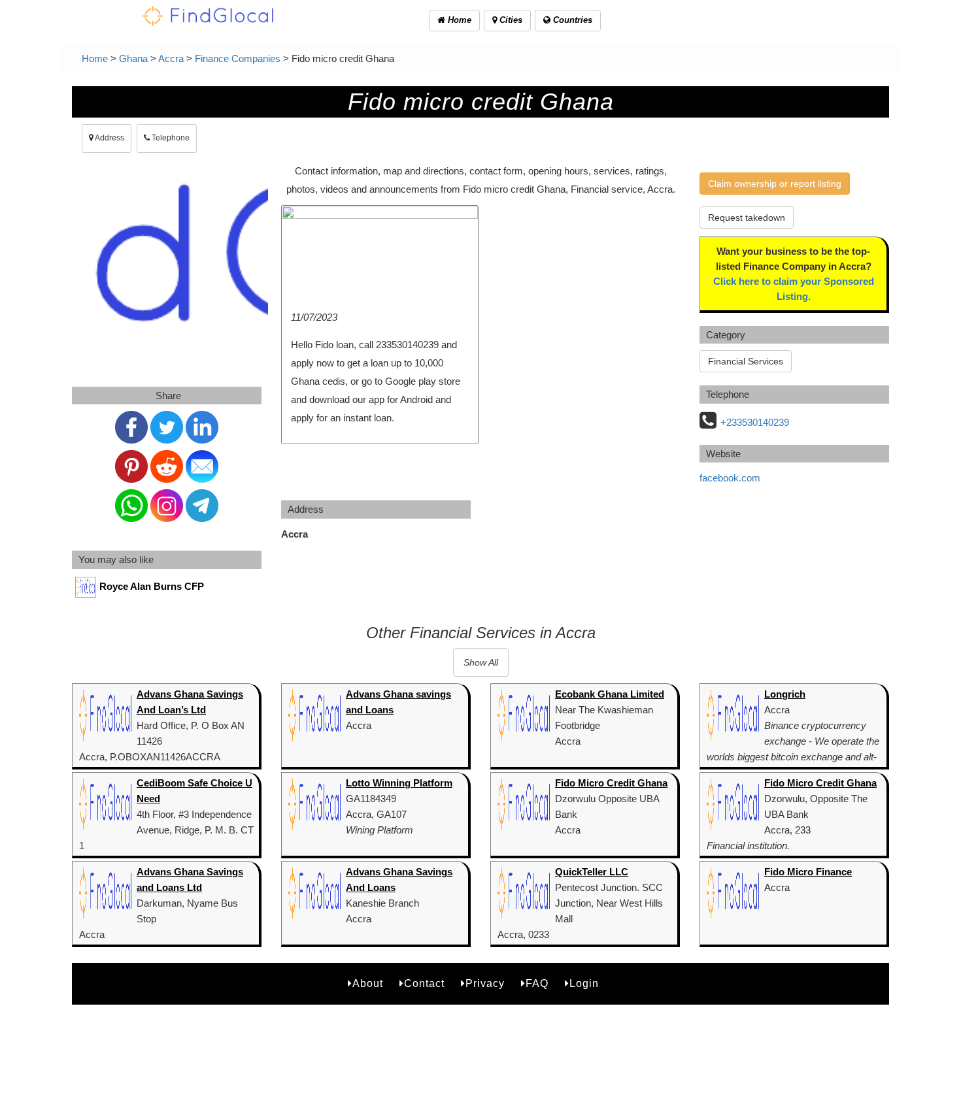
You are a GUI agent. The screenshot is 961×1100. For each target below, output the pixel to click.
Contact (424, 983)
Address (108, 137)
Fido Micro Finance (808, 871)
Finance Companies (237, 58)
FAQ (537, 983)
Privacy (485, 983)
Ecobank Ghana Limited (609, 694)
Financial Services (745, 361)
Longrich (784, 694)
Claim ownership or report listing (774, 183)
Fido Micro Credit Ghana (611, 782)
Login (584, 983)
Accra (171, 58)
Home (458, 20)
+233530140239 (754, 422)
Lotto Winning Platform (399, 782)
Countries (571, 20)
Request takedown (746, 217)
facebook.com (730, 477)
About (367, 983)
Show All (481, 662)
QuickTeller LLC (591, 871)
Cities (509, 20)
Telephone (170, 137)
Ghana (133, 58)
